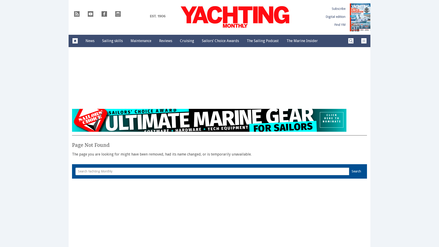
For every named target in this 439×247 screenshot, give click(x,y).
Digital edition (335, 17)
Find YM (339, 25)
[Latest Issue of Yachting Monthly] (360, 17)
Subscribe (338, 9)
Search (356, 171)
